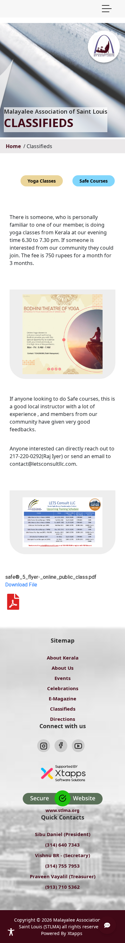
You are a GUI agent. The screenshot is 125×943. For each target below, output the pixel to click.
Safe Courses (93, 181)
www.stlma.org (62, 810)
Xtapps (75, 933)
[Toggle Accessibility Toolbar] (11, 932)
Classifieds (62, 708)
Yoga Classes (42, 181)
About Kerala (63, 657)
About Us (62, 668)
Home (14, 146)
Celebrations (62, 688)
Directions (62, 719)
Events (62, 678)
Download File (21, 585)
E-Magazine (62, 698)
